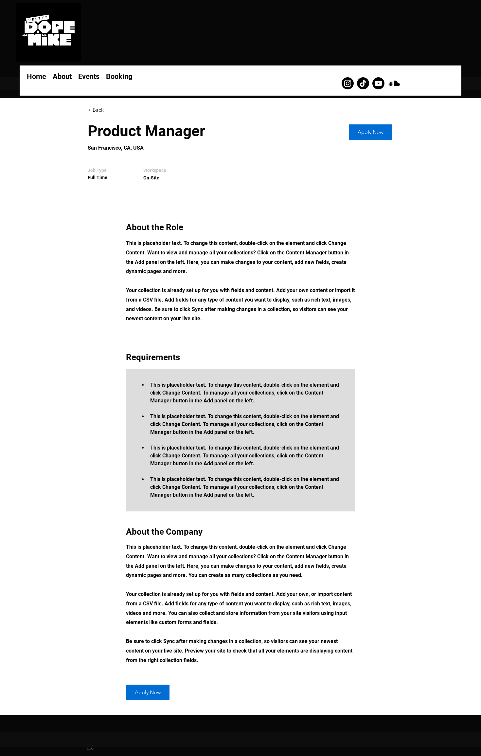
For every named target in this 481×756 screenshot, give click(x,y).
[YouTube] (378, 83)
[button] (370, 132)
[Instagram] (348, 83)
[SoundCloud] (394, 83)
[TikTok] (363, 83)
